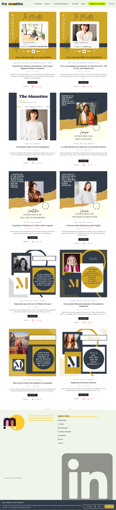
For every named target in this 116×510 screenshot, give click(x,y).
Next (69, 409)
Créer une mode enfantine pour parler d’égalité (83, 225)
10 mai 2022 (28, 71)
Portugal (35, 300)
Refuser (100, 506)
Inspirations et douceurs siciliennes (83, 382)
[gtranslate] (111, 3)
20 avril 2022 (79, 71)
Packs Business (63, 428)
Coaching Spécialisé (64, 431)
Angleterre (76, 143)
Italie (85, 379)
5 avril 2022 (28, 150)
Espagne (25, 379)
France (19, 62)
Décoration (25, 300)
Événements (75, 3)
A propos (46, 3)
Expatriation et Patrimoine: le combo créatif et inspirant (32, 225)
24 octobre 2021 (79, 228)
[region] (58, 505)
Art (24, 222)
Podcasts (50, 62)
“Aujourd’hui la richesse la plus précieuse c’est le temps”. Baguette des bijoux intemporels (32, 67)
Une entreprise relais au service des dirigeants (32, 147)
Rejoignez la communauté (97, 3)
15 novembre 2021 (28, 228)
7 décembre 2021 (79, 150)
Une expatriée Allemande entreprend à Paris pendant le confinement (83, 305)
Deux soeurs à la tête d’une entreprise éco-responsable (32, 383)
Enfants (81, 143)
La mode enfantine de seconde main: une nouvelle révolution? (83, 147)
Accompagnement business (61, 3)
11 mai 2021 (28, 386)
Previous (47, 409)
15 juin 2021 (28, 307)
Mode (85, 143)
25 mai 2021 (79, 309)
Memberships (62, 420)
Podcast (83, 3)
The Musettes (36, 71)
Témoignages (37, 143)
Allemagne (72, 300)
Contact (60, 443)
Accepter (109, 506)
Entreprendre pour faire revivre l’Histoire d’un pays (32, 304)
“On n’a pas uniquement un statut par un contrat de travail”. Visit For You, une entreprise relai (83, 67)
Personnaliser (89, 506)
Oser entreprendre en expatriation (38, 62)
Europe (14, 62)
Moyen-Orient (25, 62)
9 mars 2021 (79, 385)
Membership (38, 3)
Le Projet (61, 424)
